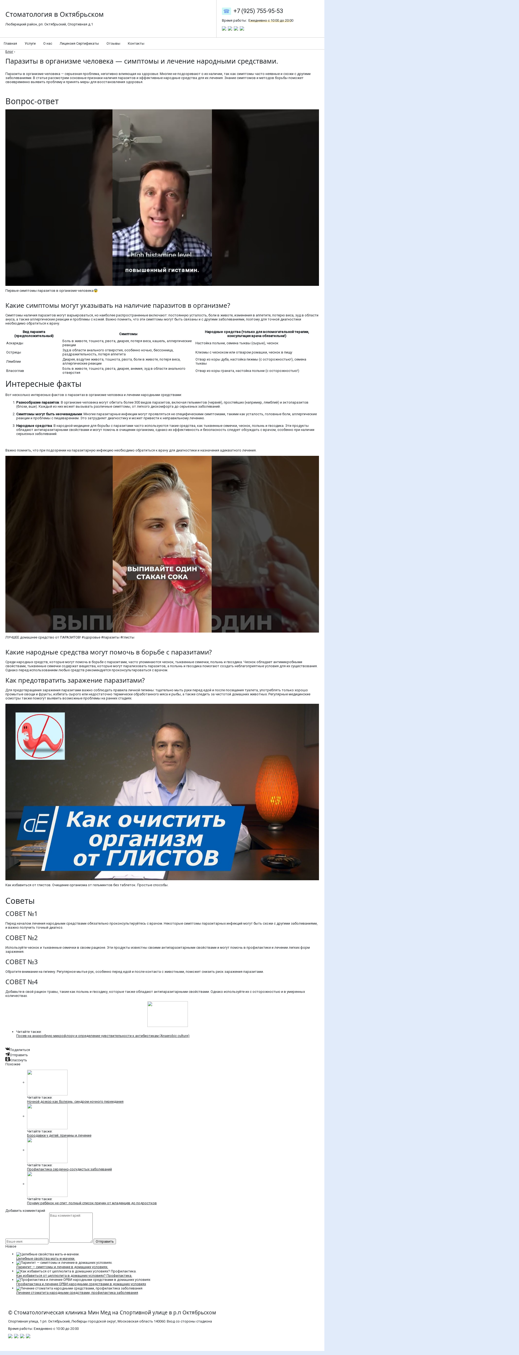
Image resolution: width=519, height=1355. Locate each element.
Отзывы (113, 43)
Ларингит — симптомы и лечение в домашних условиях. (62, 1267)
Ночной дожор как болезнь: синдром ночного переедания (75, 1101)
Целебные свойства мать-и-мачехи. (45, 1258)
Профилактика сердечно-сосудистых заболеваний (69, 1169)
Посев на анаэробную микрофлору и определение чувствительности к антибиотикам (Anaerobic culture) (102, 1036)
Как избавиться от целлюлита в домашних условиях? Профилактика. (74, 1276)
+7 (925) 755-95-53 (258, 11)
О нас (47, 43)
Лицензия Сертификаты (79, 43)
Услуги (30, 43)
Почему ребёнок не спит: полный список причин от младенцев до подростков (92, 1203)
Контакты (136, 43)
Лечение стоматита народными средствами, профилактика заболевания (77, 1293)
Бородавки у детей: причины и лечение (59, 1135)
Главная (10, 43)
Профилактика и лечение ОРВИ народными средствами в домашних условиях (81, 1284)
